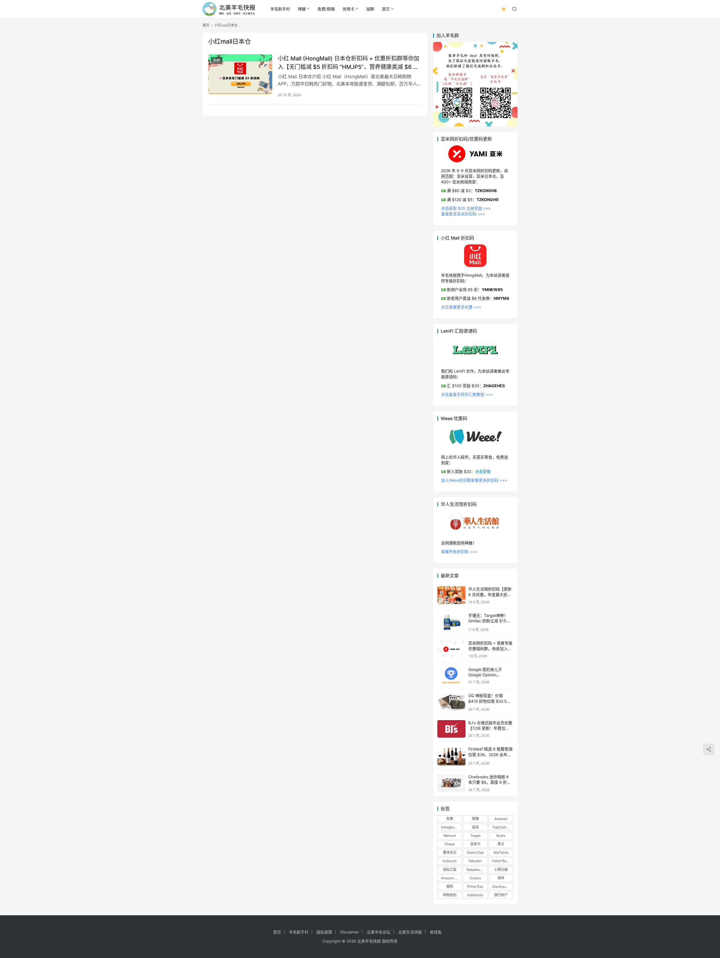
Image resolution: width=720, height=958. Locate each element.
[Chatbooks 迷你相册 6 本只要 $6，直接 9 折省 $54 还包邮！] (451, 783)
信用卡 (348, 8)
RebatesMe (476, 869)
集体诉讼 (449, 852)
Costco (475, 878)
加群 (370, 8)
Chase (450, 844)
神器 (302, 8)
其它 (386, 8)
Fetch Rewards (502, 861)
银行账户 (501, 895)
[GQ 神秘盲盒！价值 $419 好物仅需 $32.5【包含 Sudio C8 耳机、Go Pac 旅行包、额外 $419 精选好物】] (451, 702)
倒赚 (475, 819)
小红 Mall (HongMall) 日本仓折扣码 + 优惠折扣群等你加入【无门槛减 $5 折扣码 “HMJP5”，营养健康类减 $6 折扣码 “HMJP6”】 (348, 62)
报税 (449, 886)
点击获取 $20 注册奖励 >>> (466, 208)
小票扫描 (501, 869)
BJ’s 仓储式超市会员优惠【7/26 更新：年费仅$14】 (490, 728)
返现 (475, 827)
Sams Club (475, 852)
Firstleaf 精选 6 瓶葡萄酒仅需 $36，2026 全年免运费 (490, 754)
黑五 (501, 844)
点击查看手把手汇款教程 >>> (467, 394)
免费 (449, 819)
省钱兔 (436, 932)
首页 (205, 25)
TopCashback (502, 827)
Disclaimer (349, 932)
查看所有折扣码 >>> (459, 551)
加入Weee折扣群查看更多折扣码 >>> (474, 480)
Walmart (449, 835)
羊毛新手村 (280, 8)
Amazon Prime (451, 878)
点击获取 (483, 471)
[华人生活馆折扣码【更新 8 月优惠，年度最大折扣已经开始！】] (451, 595)
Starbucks (475, 895)
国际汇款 (449, 869)
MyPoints (501, 852)
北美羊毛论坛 (378, 932)
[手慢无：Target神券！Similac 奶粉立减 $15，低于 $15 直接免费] (451, 622)
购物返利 (449, 895)
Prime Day (475, 886)
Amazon (500, 819)
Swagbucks (450, 827)
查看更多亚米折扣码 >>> (463, 213)
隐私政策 (324, 932)
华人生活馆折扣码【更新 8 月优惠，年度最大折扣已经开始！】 (490, 594)
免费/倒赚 (326, 8)
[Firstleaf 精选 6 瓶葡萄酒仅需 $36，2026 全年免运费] (451, 755)
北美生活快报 (410, 932)
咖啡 (501, 878)
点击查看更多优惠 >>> (461, 307)
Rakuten (475, 861)
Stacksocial (501, 886)
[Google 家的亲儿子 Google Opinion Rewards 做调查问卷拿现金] (451, 675)
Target (475, 835)
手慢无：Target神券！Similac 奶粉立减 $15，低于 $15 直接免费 (489, 621)
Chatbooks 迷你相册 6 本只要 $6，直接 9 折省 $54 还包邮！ (489, 782)
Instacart (449, 861)
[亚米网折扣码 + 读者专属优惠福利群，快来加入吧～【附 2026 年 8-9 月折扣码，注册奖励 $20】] (451, 649)
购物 (216, 60)
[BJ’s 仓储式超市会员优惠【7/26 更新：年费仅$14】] (451, 729)
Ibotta (500, 835)
